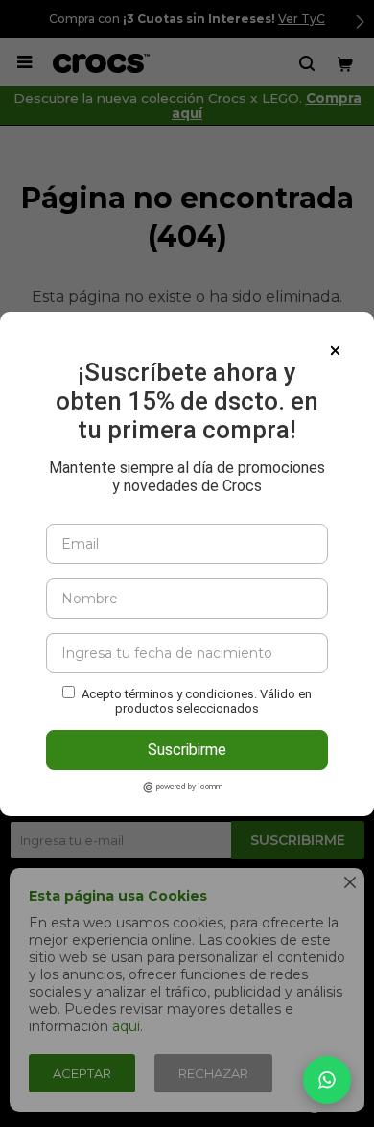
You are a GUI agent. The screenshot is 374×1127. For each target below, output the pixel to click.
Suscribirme (187, 749)
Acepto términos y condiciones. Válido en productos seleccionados (197, 701)
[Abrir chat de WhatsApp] (327, 1080)
